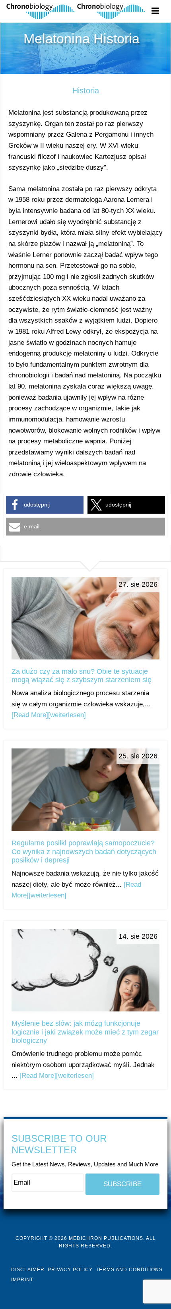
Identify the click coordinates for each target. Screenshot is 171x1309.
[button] (45, 505)
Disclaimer (28, 1269)
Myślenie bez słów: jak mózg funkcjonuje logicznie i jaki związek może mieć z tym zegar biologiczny (85, 1031)
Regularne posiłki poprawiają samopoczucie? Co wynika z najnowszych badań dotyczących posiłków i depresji (84, 851)
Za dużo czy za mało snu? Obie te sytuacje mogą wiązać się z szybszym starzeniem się (82, 675)
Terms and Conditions (129, 1269)
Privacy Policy (70, 1269)
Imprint (22, 1279)
